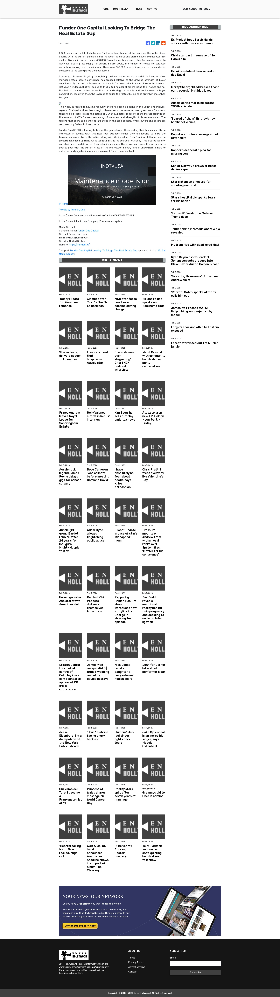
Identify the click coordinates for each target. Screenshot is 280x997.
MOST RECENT (121, 8)
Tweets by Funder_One (72, 209)
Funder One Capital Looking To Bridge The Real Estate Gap (103, 250)
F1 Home (63, 203)
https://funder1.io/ (79, 244)
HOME (105, 8)
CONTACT (153, 8)
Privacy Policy (136, 962)
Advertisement (136, 967)
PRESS (138, 8)
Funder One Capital (88, 230)
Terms (131, 957)
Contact (132, 971)
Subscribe (195, 972)
